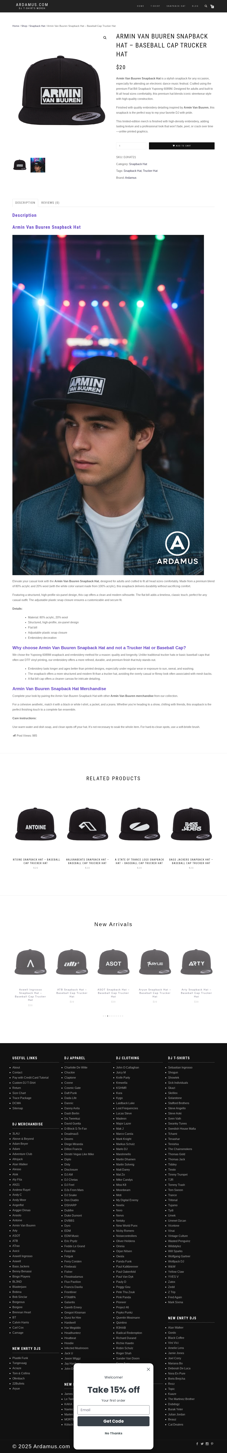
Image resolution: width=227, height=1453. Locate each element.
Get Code (113, 1421)
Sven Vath (174, 1118)
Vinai (171, 1230)
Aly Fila (17, 1179)
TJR (170, 1179)
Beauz (172, 1419)
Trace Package (21, 1098)
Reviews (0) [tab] (50, 202)
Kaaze (172, 1393)
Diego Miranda (73, 1144)
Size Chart (19, 1093)
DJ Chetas (71, 1179)
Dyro (67, 1225)
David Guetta (72, 1123)
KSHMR (121, 1087)
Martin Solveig (125, 1164)
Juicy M (121, 1072)
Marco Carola (124, 1133)
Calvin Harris (20, 1322)
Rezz (171, 1383)
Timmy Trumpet (177, 1174)
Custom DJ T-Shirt (23, 1082)
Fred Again (175, 1297)
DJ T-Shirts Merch (32, 8)
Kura (119, 1093)
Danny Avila (72, 1108)
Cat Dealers (175, 1424)
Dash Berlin (71, 1113)
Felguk (68, 1256)
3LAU (16, 1133)
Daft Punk (70, 1093)
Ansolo (16, 1215)
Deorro (68, 1138)
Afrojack (17, 1159)
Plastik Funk (20, 1358)
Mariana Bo (175, 1363)
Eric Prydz (70, 1241)
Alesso (16, 1169)
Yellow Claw (176, 1271)
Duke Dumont (73, 1215)
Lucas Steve (124, 1113)
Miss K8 (121, 1184)
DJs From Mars (74, 1190)
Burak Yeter (175, 1409)
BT (14, 1317)
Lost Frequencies (127, 1108)
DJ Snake (70, 1195)
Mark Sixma (175, 1302)
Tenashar (174, 1138)
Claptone (70, 1077)
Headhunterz (72, 1332)
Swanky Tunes (177, 1123)
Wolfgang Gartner (179, 1256)
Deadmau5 (71, 1133)
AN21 (16, 1184)
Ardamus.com (32, 5)
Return (16, 1087)
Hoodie (69, 1343)
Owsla (120, 1256)
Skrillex (173, 1093)
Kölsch (68, 1424)
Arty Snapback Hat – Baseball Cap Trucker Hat (155, 993)
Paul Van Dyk (124, 1276)
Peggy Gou (123, 1286)
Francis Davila (73, 1286)
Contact (17, 1072)
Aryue (16, 1388)
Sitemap (17, 1108)
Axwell (16, 1261)
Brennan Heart (21, 1312)
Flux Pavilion (72, 1281)
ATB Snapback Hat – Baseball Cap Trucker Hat (30, 993)
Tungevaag (19, 1363)
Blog (195, 6)
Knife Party (123, 1077)
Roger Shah (123, 1353)
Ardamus (130, 177)
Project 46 (122, 1307)
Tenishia (173, 1144)
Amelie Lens (176, 1347)
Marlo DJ (122, 1149)
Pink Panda (123, 1297)
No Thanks (113, 1433)
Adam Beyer (20, 1143)
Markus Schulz (125, 1144)
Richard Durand (126, 1338)
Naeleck (69, 1409)
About (16, 1067)
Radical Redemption (129, 1332)
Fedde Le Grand (74, 1246)
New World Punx (126, 1225)
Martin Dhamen (125, 1159)
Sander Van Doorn (128, 1358)
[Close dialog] (148, 1369)
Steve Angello (177, 1108)
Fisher (68, 1271)
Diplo (67, 1159)
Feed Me (70, 1251)
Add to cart (183, 146)
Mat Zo (120, 1174)
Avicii (15, 1250)
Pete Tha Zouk (125, 1292)
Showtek (173, 1077)
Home (140, 6)
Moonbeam (123, 1190)
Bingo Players (21, 1276)
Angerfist (18, 1205)
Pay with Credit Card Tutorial (30, 1077)
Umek (172, 1215)
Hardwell (70, 1322)
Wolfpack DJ (176, 1261)
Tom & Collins (21, 1373)
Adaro (16, 1148)
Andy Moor (19, 1199)
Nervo (120, 1215)
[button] (105, 38)
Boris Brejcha (176, 1378)
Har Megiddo (72, 1327)
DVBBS (69, 1220)
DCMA (16, 1103)
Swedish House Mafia (182, 1128)
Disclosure (71, 1169)
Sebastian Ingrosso (180, 1067)
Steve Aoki (175, 1113)
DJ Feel (69, 1184)
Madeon (121, 1118)
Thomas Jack (176, 1159)
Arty (14, 1230)
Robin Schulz (124, 1348)
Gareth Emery (73, 1307)
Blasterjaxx (19, 1286)
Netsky (120, 1220)
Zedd (171, 1286)
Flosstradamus (73, 1276)
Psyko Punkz (124, 1312)
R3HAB (121, 1327)
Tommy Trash (176, 1184)
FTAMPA (70, 1297)
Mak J (120, 1128)
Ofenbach (18, 1378)
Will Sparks (175, 1251)
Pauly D (121, 1281)
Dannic (68, 1103)
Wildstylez (174, 1246)
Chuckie (69, 1072)
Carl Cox (18, 1327)
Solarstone (175, 1098)
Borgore (17, 1307)
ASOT (16, 1235)
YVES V (173, 1276)
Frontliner (70, 1292)
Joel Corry (174, 1358)
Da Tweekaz (72, 1118)
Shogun (173, 1072)
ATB (15, 1240)
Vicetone (173, 1225)
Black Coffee (176, 1337)
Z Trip (171, 1292)
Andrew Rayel (21, 1189)
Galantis (69, 1302)
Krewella (121, 1082)
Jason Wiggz (72, 1358)
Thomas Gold (176, 1154)
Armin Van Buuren (23, 1225)
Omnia (120, 1246)
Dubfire (69, 1210)
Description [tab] (25, 202)
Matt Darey (123, 1169)
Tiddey (172, 1164)
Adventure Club (22, 1154)
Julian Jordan (176, 1414)
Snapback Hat (176, 6)
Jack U (68, 1353)
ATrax (16, 1245)
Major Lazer (123, 1123)
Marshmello (123, 1154)
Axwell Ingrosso (22, 1256)
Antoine (17, 1220)
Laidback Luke (125, 1103)
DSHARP (70, 1205)
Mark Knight (123, 1138)
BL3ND (17, 1281)
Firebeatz (70, 1266)
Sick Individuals (178, 1082)
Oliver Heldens (125, 1241)
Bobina (16, 1291)
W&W (171, 1266)
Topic (171, 1388)
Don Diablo (71, 1200)
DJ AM (68, 1174)
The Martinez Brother (181, 1399)
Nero (119, 1210)
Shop (24, 25)
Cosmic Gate (72, 1087)
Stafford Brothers (178, 1103)
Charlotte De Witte (75, 1067)
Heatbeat (70, 1338)
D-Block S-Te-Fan (75, 1128)
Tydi (170, 1210)
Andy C (17, 1194)
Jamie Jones (176, 1353)
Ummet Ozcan (177, 1220)
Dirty (67, 1164)
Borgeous (18, 1302)
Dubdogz (174, 1404)
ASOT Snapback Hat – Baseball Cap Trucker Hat (72, 993)
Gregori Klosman (75, 1312)
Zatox (171, 1281)
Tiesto (172, 1169)
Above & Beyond (23, 1138)
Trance (172, 1195)
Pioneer (121, 1302)
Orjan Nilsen (124, 1251)
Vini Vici (173, 1342)
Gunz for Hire (72, 1317)
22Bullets (18, 1383)
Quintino (121, 1322)
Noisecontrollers (126, 1235)
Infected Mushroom (76, 1348)
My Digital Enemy (127, 1200)
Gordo (172, 1332)
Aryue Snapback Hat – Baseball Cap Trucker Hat (113, 993)
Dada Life (70, 1098)
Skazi (171, 1087)
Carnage (17, 1332)
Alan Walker (20, 1164)
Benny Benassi (22, 1271)
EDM (67, 1230)
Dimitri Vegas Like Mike (79, 1154)
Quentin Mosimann (128, 1317)
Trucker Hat (150, 170)
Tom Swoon (175, 1190)
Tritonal (173, 1200)
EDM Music (71, 1235)
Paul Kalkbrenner (127, 1266)
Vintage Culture (178, 1235)
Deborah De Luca (179, 1368)
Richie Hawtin (125, 1343)
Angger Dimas (21, 1210)
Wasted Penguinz (179, 1241)
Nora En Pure (176, 1373)
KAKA (68, 1404)
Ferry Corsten (73, 1261)
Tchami (172, 1133)
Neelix (120, 1205)
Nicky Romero (125, 1230)
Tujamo (173, 1205)
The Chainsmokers (180, 1149)
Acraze (16, 1368)
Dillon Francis (73, 1149)
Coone (68, 1082)
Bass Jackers (20, 1266)
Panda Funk (124, 1261)
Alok (15, 1174)
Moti (118, 1195)
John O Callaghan (127, 1067)
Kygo (119, 1098)
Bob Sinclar (19, 1296)
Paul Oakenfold (126, 1271)
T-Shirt (155, 6)
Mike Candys (124, 1179)
